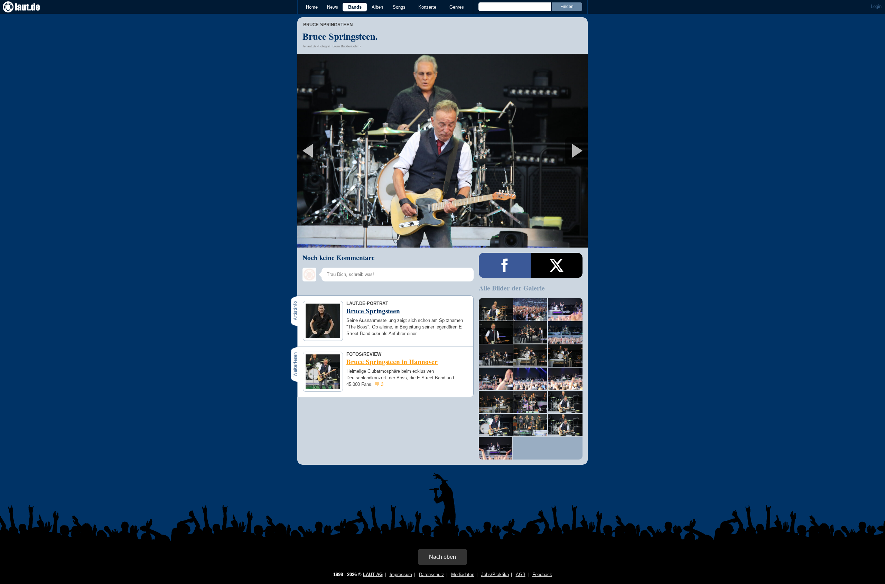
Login (876, 6)
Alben (377, 7)
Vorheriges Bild (345, 151)
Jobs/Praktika (495, 574)
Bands (355, 7)
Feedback (542, 574)
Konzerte (427, 7)
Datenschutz (431, 574)
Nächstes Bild (442, 151)
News (332, 7)
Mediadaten (462, 574)
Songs (399, 7)
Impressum (401, 574)
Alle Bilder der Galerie (512, 288)
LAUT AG (373, 574)
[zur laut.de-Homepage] (27, 7)
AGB (520, 574)
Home (312, 7)
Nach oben (442, 557)
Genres (456, 7)
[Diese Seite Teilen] (505, 265)
